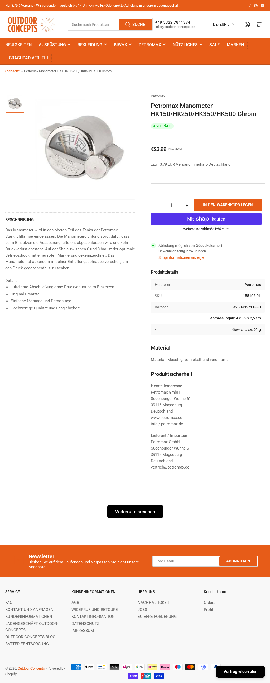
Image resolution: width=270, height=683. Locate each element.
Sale (214, 44)
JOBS (142, 609)
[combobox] (110, 24)
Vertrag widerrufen (240, 671)
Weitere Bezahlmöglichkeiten (206, 229)
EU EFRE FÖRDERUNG (157, 616)
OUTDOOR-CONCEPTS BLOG (30, 636)
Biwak (120, 44)
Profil (208, 609)
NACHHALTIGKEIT (154, 602)
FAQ (8, 602)
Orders (209, 602)
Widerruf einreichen (135, 511)
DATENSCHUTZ (85, 623)
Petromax (150, 44)
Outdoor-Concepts (31, 668)
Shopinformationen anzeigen (182, 257)
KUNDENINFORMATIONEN (28, 616)
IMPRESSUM (82, 630)
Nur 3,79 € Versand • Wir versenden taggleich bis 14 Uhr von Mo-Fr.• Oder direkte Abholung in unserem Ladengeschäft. (92, 5)
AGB (75, 602)
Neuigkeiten (18, 44)
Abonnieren (238, 561)
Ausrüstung (52, 44)
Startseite (12, 71)
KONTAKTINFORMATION (93, 616)
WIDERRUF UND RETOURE (94, 609)
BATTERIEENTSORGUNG (27, 644)
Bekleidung (90, 44)
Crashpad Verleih (28, 57)
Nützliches (185, 44)
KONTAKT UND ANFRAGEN (29, 609)
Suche (138, 24)
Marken (235, 44)
